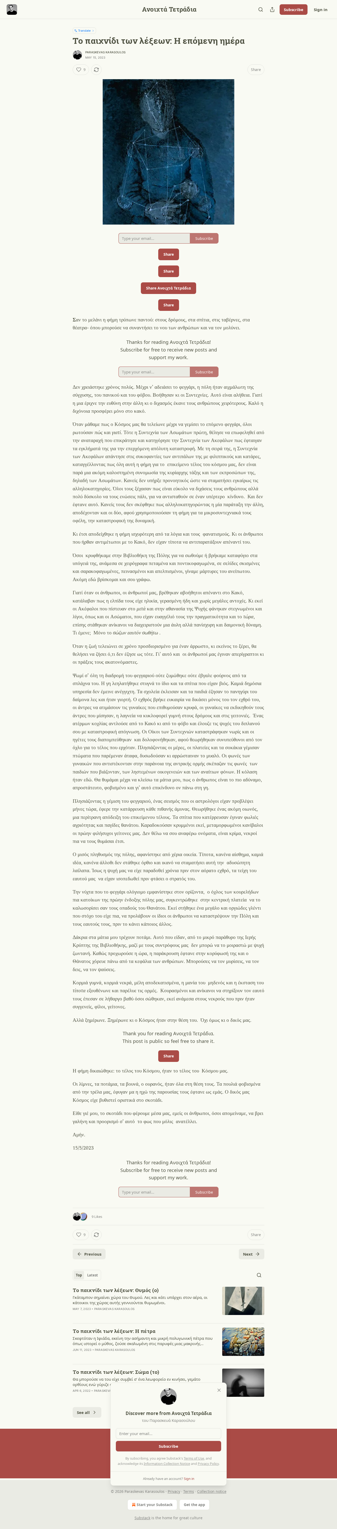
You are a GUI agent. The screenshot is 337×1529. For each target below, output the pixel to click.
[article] (168, 1303)
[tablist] (87, 1275)
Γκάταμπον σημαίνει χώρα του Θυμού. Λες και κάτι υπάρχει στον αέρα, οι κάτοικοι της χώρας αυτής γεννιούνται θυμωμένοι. (140, 1300)
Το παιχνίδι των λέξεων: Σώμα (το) (116, 1372)
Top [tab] (79, 1275)
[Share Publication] (272, 9)
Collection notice (211, 1491)
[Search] (260, 9)
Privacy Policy (208, 1463)
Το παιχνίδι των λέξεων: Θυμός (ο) (115, 1290)
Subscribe (293, 9)
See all (83, 1412)
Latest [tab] (92, 1275)
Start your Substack (155, 1504)
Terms (188, 1491)
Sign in (321, 9)
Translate (84, 30)
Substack (142, 1517)
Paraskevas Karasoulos (105, 52)
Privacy (174, 1491)
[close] (219, 1390)
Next (248, 1254)
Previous (92, 1254)
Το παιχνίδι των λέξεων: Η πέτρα (114, 1331)
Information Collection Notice (167, 1463)
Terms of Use (194, 1458)
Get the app (194, 1504)
